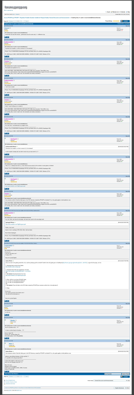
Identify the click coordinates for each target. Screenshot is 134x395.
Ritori (10, 343)
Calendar (123, 12)
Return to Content (24, 387)
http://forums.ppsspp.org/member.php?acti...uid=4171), (75, 262)
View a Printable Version (10, 380)
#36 (129, 116)
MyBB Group (19, 390)
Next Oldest (8, 373)
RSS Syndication (37, 387)
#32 (129, 39)
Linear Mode (127, 23)
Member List (116, 12)
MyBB (10, 390)
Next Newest (15, 373)
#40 (129, 191)
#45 (129, 340)
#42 (129, 243)
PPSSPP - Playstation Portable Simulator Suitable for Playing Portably (32, 17)
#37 (129, 136)
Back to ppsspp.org (8, 10)
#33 (129, 59)
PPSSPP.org (12, 387)
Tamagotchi (7, 306)
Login (14, 14)
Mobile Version (31, 387)
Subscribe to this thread (10, 383)
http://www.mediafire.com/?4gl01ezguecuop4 (15, 186)
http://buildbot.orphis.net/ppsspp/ (13, 266)
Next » (27, 21)
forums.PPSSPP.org (9, 17)
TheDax (34, 243)
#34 (129, 78)
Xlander (12, 320)
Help (129, 12)
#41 (129, 210)
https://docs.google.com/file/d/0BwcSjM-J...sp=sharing (18, 271)
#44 (129, 317)
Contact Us (7, 387)
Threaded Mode (120, 23)
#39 (129, 176)
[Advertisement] (56, 5)
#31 (129, 25)
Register (17, 14)
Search (108, 12)
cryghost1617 (8, 245)
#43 (129, 303)
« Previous (11, 21)
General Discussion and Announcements (59, 17)
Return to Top (17, 387)
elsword (6, 28)
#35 (129, 97)
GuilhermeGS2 (36, 210)
